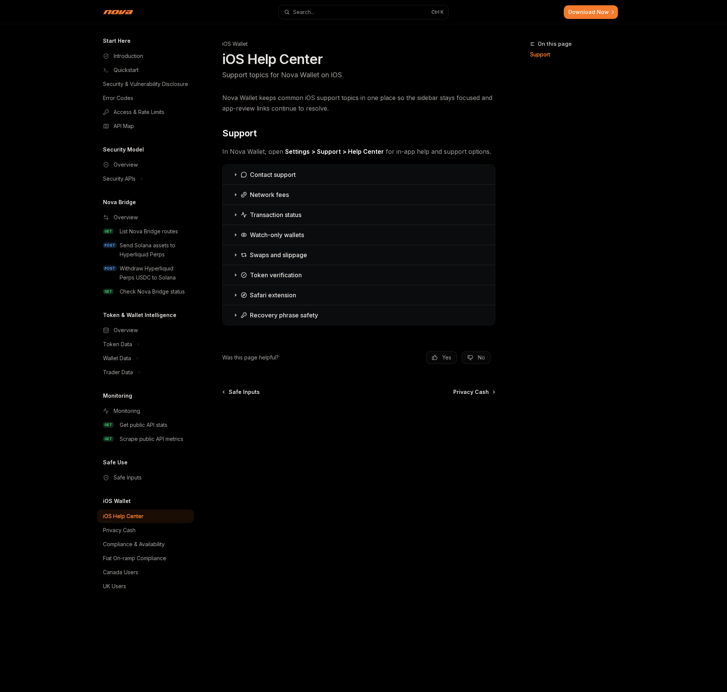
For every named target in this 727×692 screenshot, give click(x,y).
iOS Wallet (235, 44)
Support (540, 54)
